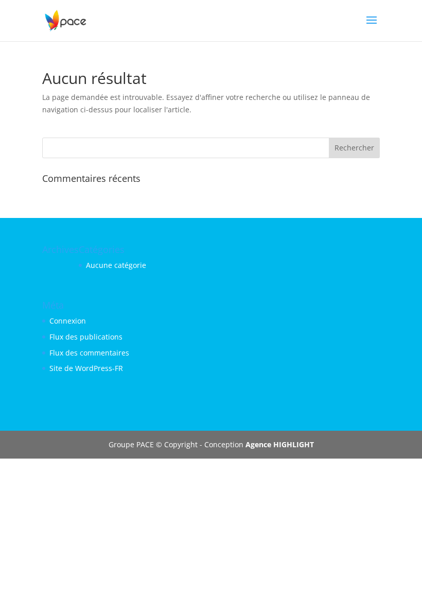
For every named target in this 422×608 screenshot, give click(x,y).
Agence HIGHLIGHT (279, 444)
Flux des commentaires (89, 353)
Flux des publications (85, 337)
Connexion (67, 321)
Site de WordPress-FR (86, 368)
